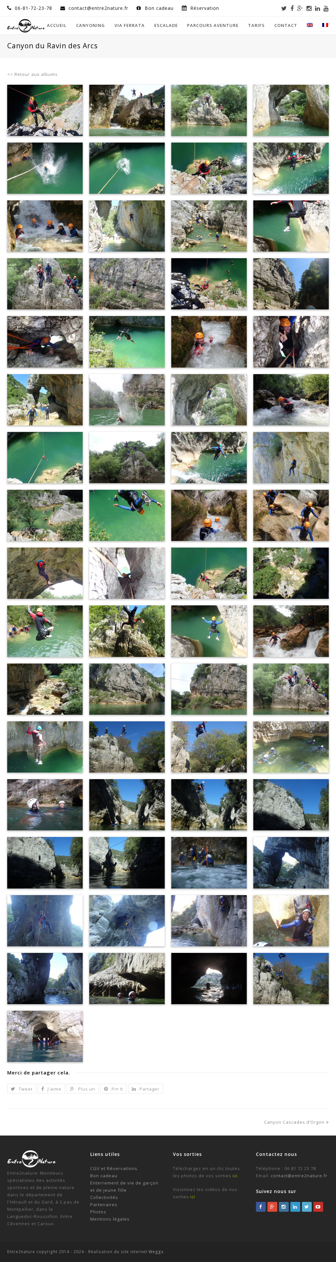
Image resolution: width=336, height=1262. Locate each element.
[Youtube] (326, 8)
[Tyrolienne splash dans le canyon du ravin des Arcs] (127, 399)
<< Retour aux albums (32, 74)
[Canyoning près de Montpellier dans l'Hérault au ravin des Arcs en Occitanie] (209, 341)
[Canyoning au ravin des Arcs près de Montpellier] (45, 515)
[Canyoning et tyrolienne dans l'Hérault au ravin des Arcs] (209, 283)
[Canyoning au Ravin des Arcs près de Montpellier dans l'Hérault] (45, 110)
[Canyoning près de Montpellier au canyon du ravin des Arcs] (45, 341)
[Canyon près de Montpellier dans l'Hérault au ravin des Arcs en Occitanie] (209, 515)
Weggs (155, 1251)
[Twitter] (284, 8)
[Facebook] (292, 8)
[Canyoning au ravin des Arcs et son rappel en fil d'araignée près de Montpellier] (291, 457)
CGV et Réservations (113, 1168)
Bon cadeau (160, 8)
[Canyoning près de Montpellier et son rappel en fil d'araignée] (209, 399)
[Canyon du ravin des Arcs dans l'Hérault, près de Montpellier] (45, 689)
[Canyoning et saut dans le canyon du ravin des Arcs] (291, 168)
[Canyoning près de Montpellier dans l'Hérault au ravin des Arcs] (209, 226)
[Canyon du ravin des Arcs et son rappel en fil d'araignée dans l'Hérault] (127, 573)
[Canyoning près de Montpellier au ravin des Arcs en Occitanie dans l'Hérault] (45, 226)
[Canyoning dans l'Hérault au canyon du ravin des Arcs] (127, 283)
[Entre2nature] (26, 24)
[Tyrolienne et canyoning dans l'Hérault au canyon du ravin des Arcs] (291, 283)
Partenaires (103, 1204)
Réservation (204, 8)
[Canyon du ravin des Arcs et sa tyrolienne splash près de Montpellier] (127, 689)
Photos (98, 1212)
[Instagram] (309, 8)
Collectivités (104, 1197)
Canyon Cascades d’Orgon (294, 1122)
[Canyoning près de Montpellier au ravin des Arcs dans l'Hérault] (45, 399)
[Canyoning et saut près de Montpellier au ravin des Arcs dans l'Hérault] (127, 457)
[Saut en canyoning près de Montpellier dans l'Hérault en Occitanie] (127, 341)
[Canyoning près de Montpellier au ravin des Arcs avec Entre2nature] (127, 110)
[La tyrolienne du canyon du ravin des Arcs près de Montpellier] (209, 689)
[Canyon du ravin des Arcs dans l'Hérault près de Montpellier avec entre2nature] (127, 631)
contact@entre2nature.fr (299, 1176)
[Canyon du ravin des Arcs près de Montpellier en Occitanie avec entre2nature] (291, 573)
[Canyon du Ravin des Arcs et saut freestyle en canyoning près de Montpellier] (45, 631)
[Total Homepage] (31, 1166)
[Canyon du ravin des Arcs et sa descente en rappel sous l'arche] (291, 110)
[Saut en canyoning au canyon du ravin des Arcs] (45, 747)
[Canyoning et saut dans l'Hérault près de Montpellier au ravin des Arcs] (45, 283)
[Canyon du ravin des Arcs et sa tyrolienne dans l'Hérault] (209, 573)
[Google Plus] (300, 8)
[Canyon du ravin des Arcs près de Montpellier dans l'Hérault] (127, 515)
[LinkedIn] (317, 8)
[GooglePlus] (272, 1207)
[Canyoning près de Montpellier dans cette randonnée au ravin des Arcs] (291, 399)
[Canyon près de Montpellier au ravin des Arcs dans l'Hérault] (291, 515)
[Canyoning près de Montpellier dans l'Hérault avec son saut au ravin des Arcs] (209, 457)
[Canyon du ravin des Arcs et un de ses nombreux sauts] (291, 689)
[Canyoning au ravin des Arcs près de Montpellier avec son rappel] (291, 341)
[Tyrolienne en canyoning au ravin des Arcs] (127, 168)
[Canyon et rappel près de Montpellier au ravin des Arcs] (45, 573)
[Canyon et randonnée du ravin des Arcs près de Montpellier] (209, 110)
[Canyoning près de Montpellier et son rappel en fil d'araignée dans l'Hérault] (127, 226)
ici (235, 1176)
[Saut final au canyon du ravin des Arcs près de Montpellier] (209, 631)
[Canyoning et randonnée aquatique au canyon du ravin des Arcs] (291, 631)
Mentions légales (110, 1219)
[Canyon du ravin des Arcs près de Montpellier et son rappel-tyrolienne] (209, 168)
